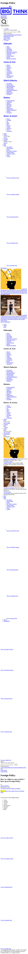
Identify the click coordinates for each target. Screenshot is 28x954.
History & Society (10, 116)
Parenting (9, 94)
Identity (8, 57)
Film (8, 124)
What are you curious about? (10, 30)
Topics (7, 40)
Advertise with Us (11, 153)
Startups (8, 111)
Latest (5, 133)
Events (8, 149)
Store (5, 144)
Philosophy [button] (8, 330)
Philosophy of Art (11, 53)
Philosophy (14, 34)
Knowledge (9, 50)
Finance (8, 103)
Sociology (9, 128)
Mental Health (10, 87)
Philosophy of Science (12, 52)
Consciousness (10, 88)
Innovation (9, 106)
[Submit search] (19, 32)
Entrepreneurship (11, 100)
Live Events (7, 493)
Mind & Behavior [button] (10, 367)
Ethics (8, 46)
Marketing (9, 104)
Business (7, 97)
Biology (8, 66)
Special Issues (10, 148)
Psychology (9, 83)
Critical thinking (7, 34)
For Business (4, 15)
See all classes (7, 432)
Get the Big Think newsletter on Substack (10, 788)
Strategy (8, 107)
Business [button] (7, 384)
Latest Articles (7, 38)
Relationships (10, 93)
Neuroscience (10, 84)
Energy (8, 74)
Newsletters (9, 147)
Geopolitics (9, 131)
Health (8, 69)
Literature (9, 120)
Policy (8, 129)
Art (7, 121)
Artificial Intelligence (12, 110)
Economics (9, 112)
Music (8, 123)
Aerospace (9, 67)
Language (9, 54)
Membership (3, 17)
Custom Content (8, 463)
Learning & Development (10, 459)
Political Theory (10, 56)
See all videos (7, 423)
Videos (5, 135)
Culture (8, 127)
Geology (9, 70)
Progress (9, 125)
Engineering (9, 73)
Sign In (2, 322)
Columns (6, 139)
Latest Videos (7, 37)
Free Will (11, 36)
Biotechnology (10, 75)
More (5, 145)
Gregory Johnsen (5, 785)
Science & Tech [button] (9, 349)
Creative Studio (10, 152)
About (8, 155)
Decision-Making (11, 86)
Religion (9, 48)
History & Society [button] (10, 403)
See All (5, 137)
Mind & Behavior (10, 80)
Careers (8, 156)
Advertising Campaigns (9, 487)
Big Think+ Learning (12, 151)
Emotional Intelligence (12, 90)
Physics (8, 65)
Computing (9, 71)
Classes (5, 140)
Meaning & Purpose (11, 58)
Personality (9, 91)
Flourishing (9, 49)
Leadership (9, 102)
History (8, 119)
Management (10, 108)
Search (7, 28)
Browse (5, 143)
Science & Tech (9, 62)
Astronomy (9, 77)
